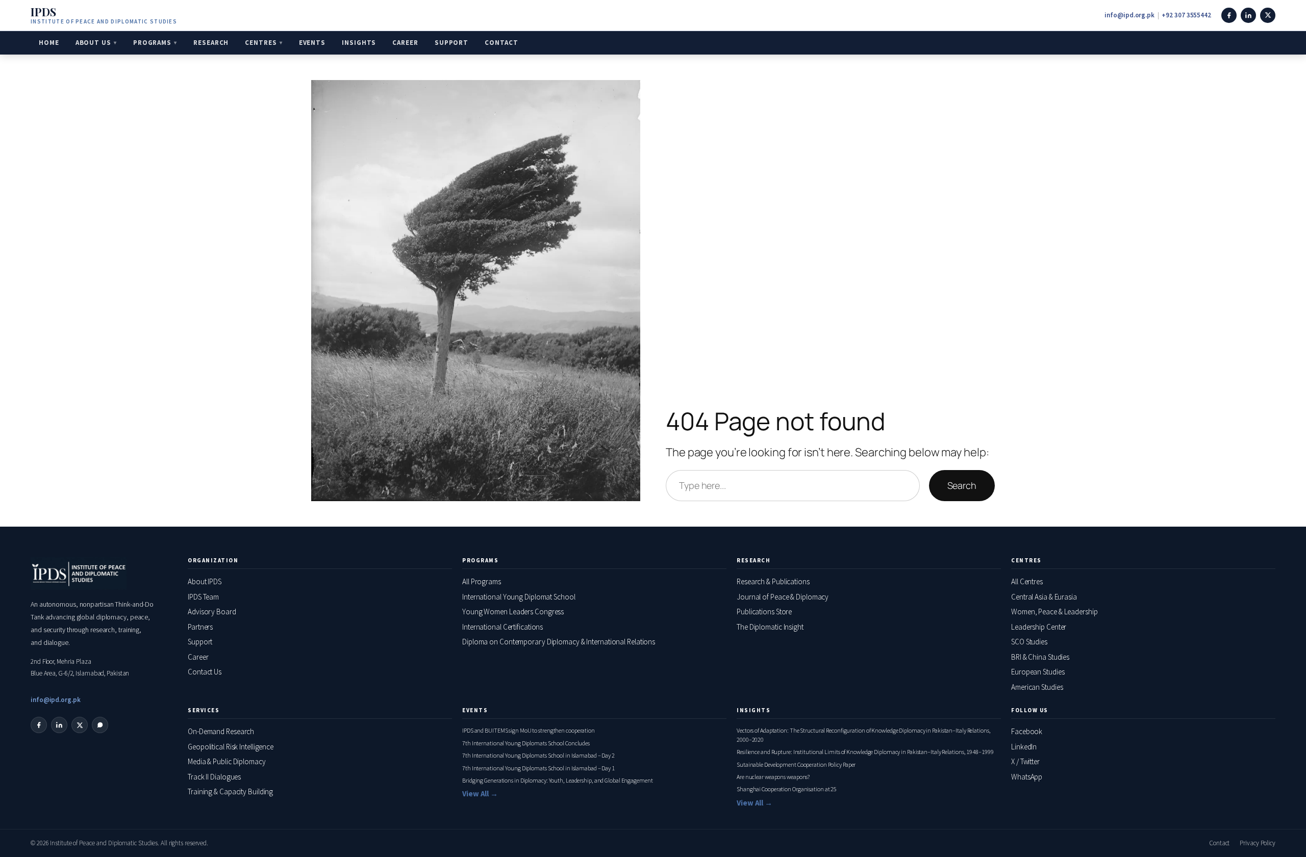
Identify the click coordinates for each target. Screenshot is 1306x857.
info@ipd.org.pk (1129, 15)
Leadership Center (1038, 627)
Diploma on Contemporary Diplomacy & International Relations (558, 641)
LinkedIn (1024, 746)
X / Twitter (1025, 761)
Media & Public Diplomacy (227, 761)
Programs (152, 42)
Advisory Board (212, 611)
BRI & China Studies (1040, 657)
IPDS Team (203, 597)
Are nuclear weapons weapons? (773, 777)
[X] (1267, 15)
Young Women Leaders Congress (513, 611)
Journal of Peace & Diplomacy (782, 597)
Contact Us (204, 672)
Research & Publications (773, 581)
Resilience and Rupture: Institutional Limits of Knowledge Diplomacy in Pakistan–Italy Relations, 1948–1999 (865, 752)
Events (312, 42)
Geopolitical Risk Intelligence (230, 746)
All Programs (481, 581)
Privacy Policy (1257, 843)
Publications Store (764, 611)
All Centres (1027, 581)
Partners (200, 627)
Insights (359, 42)
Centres (261, 42)
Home (49, 42)
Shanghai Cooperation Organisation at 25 (787, 789)
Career (405, 42)
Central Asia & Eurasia (1044, 597)
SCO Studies (1029, 641)
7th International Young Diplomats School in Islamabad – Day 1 (538, 768)
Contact (501, 42)
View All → (480, 793)
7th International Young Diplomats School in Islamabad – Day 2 (538, 755)
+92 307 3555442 (1186, 15)
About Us (93, 42)
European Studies (1037, 672)
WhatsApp (1026, 777)
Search (961, 485)
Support (451, 42)
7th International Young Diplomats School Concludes (526, 743)
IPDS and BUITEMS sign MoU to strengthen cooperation (528, 730)
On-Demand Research (221, 731)
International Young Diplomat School (518, 597)
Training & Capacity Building (230, 791)
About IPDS (204, 581)
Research (211, 42)
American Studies (1037, 687)
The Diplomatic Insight (770, 627)
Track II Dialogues (214, 777)
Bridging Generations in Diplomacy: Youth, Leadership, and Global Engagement (557, 780)
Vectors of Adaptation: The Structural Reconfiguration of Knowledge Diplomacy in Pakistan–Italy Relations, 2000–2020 (864, 734)
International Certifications (502, 627)
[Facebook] (1229, 15)
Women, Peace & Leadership (1054, 611)
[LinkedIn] (1248, 15)
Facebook (1026, 731)
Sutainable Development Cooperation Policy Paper (796, 764)
